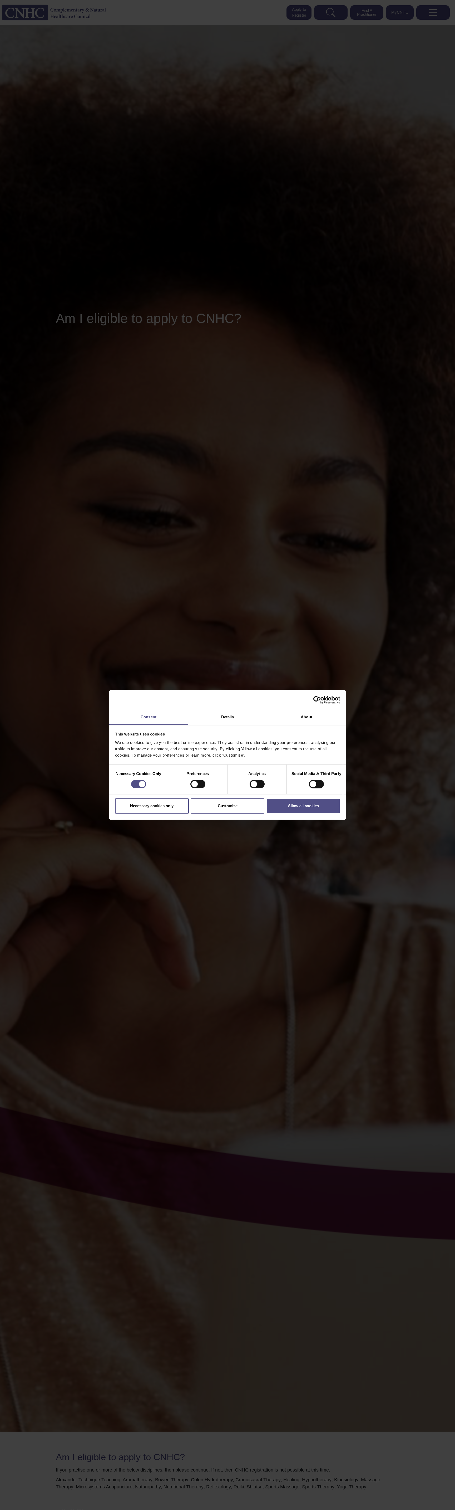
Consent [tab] (148, 717)
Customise (228, 806)
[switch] (197, 784)
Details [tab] (227, 717)
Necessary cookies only (152, 806)
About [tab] (306, 717)
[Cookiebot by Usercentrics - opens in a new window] (317, 700)
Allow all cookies (303, 806)
